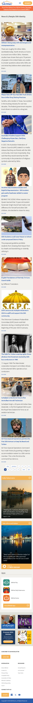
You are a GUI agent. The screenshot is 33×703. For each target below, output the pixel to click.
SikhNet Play (14, 582)
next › (24, 469)
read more (3, 71)
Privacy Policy (4, 673)
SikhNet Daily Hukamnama (18, 590)
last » (29, 469)
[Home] (6, 2)
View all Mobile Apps (9, 605)
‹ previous (13, 466)
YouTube (19, 695)
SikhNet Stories (15, 598)
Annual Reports (21, 668)
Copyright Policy (5, 675)
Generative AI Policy (6, 678)
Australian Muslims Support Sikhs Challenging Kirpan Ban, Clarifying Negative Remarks (13, 138)
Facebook (12, 695)
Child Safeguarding (5, 683)
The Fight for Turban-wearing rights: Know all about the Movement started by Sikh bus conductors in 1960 (16, 357)
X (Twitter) (16, 695)
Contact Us (4, 670)
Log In (2, 685)
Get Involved (21, 670)
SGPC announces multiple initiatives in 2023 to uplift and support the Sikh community (15, 313)
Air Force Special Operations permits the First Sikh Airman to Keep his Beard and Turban (15, 441)
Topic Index (20, 673)
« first (7, 466)
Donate (28, 3)
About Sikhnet (4, 668)
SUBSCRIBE (6, 657)
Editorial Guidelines (6, 680)
